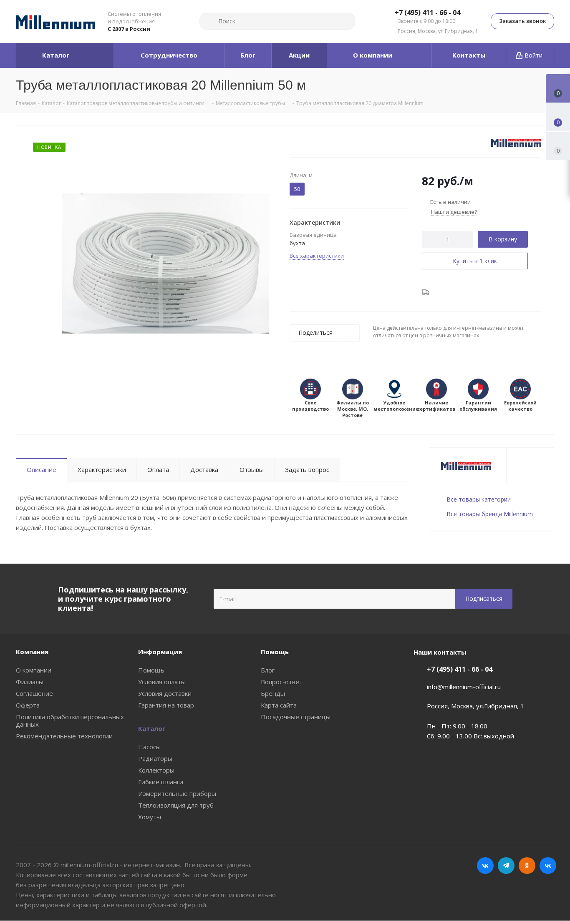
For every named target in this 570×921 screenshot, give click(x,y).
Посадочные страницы (295, 717)
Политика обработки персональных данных (70, 720)
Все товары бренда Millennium (489, 514)
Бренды (273, 693)
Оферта (28, 705)
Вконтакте (485, 865)
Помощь (151, 670)
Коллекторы (156, 770)
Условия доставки (165, 693)
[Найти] (209, 21)
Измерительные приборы (177, 793)
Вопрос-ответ (282, 682)
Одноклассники (527, 865)
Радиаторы (155, 758)
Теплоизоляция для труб (176, 805)
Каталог (151, 728)
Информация (160, 651)
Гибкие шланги (160, 782)
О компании (33, 670)
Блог (268, 670)
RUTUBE (548, 865)
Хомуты (149, 817)
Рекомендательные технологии (64, 736)
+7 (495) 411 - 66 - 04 (427, 13)
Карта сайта (279, 705)
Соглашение (34, 693)
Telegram (506, 865)
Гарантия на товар (166, 705)
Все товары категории (478, 499)
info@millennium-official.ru (464, 687)
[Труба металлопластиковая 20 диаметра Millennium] (165, 262)
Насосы (149, 747)
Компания (32, 651)
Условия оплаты (162, 682)
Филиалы (29, 682)
